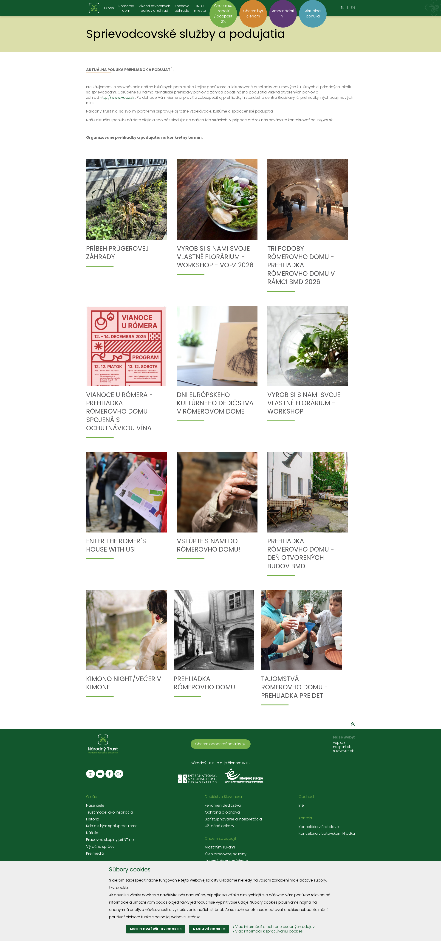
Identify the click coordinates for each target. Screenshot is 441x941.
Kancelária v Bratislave (319, 826)
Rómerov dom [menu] (126, 8)
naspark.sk (342, 746)
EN (353, 7)
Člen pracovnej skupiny (225, 854)
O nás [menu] (109, 8)
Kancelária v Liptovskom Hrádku (327, 833)
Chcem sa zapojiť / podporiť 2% (223, 13)
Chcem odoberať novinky (218, 744)
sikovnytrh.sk (343, 751)
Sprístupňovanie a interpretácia (233, 819)
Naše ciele (95, 805)
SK (342, 7)
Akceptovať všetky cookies (155, 929)
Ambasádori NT (283, 13)
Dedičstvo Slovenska (223, 796)
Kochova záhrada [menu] (182, 8)
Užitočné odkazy (219, 825)
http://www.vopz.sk (117, 97)
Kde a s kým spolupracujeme (112, 825)
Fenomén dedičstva (223, 805)
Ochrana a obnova (222, 812)
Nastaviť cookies (209, 929)
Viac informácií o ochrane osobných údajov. (274, 926)
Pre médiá (95, 853)
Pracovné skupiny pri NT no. (110, 839)
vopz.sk (339, 742)
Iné (301, 805)
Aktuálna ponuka (313, 13)
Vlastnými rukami (220, 847)
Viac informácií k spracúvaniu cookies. (268, 931)
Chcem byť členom (253, 13)
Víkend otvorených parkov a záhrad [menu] (154, 8)
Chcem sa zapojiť (220, 838)
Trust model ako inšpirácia (109, 812)
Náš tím (92, 832)
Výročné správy (100, 846)
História (92, 819)
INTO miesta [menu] (200, 8)
